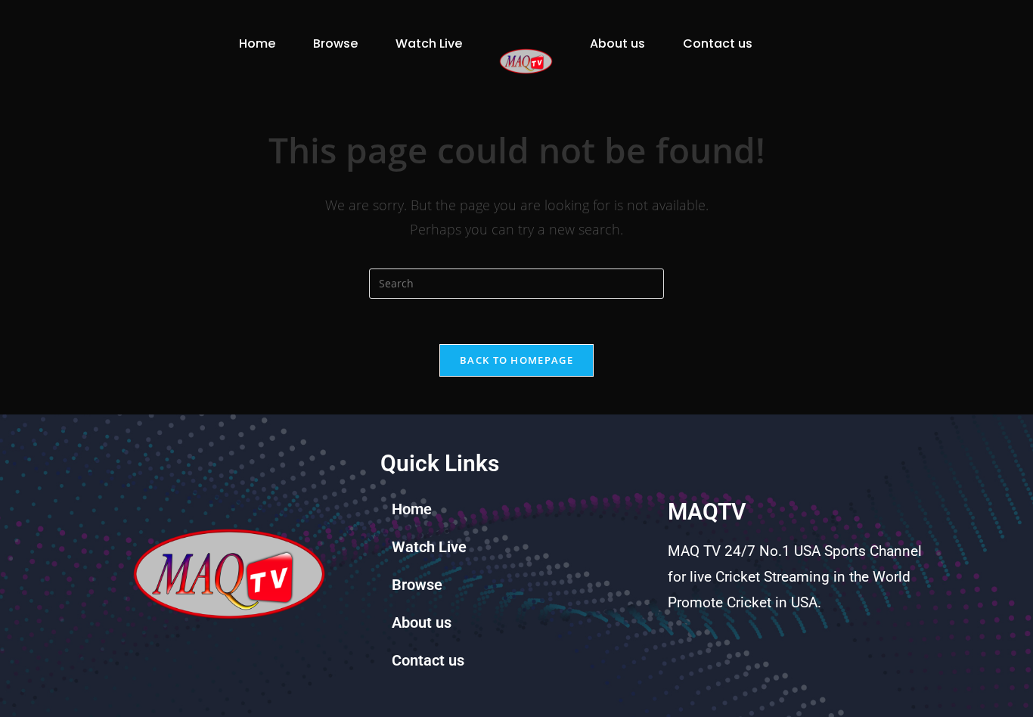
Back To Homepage (516, 360)
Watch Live (429, 43)
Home (257, 43)
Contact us (717, 43)
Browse (335, 43)
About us (617, 43)
